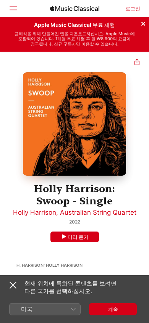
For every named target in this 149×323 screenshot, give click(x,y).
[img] (74, 8)
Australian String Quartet (98, 212)
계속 (113, 309)
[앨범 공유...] (136, 63)
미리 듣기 (78, 237)
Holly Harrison (34, 212)
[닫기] (143, 22)
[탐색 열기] (13, 8)
